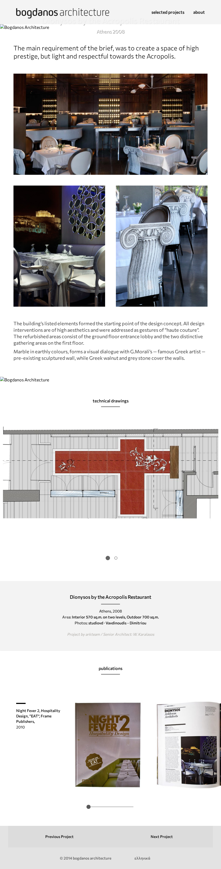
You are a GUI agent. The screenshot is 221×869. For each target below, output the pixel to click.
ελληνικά (142, 858)
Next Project (162, 836)
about (199, 12)
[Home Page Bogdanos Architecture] (62, 14)
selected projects (167, 12)
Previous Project (59, 836)
